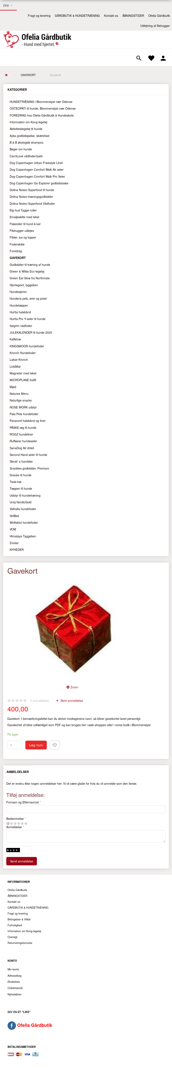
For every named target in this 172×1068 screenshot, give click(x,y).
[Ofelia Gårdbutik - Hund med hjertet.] (37, 39)
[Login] (163, 57)
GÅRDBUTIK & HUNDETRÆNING (77, 15)
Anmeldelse (14, 827)
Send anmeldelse (21, 861)
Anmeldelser (18, 772)
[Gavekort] (73, 628)
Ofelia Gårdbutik (159, 15)
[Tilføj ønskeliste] (55, 745)
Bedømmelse (15, 818)
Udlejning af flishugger (155, 26)
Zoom (74, 687)
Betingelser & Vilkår (19, 919)
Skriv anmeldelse (71, 700)
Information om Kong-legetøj (24, 931)
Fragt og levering (39, 15)
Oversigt (12, 937)
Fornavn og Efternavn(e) (22, 802)
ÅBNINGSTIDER (133, 15)
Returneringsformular (20, 943)
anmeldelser (39, 700)
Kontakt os (111, 15)
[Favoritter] (151, 57)
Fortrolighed (15, 925)
